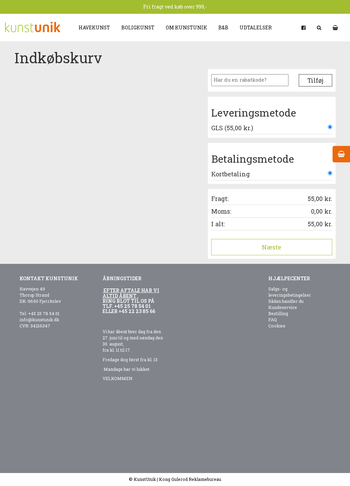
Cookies (276, 325)
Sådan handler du (286, 301)
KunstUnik (145, 479)
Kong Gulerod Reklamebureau (190, 479)
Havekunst (94, 27)
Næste (271, 247)
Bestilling (278, 313)
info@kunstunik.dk (39, 319)
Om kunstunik (186, 27)
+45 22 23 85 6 (135, 311)
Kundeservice (282, 307)
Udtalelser (256, 27)
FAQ (272, 319)
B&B (223, 27)
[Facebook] (304, 27)
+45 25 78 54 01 (43, 313)
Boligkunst (137, 27)
